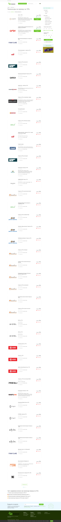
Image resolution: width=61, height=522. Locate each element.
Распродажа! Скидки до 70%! (23, 167)
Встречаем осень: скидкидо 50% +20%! (24, 472)
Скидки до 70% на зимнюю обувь (23, 214)
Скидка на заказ (20, 144)
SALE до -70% (20, 320)
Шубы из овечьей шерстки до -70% (24, 367)
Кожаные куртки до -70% (22, 343)
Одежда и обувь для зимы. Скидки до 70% (25, 226)
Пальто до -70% (20, 355)
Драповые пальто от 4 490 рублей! (24, 449)
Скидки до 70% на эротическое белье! (24, 191)
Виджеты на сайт (32, 514)
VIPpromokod (9, 0)
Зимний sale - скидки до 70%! (23, 85)
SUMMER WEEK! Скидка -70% (23, 179)
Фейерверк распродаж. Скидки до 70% (24, 238)
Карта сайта (17, 519)
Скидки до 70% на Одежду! (22, 249)
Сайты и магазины (25, 514)
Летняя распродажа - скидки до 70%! (24, 50)
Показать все (24, 484)
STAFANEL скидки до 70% (22, 414)
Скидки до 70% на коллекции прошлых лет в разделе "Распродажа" (25, 27)
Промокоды (12, 7)
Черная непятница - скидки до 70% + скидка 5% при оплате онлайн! (25, 133)
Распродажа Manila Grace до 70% (23, 402)
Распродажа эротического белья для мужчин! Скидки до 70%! (24, 274)
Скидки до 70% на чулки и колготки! (24, 308)
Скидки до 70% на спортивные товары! (24, 97)
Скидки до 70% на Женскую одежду (24, 120)
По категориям (25, 515)
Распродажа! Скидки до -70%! (23, 390)
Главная (8, 7)
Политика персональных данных (11, 519)
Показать (47, 39)
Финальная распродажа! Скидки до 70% (25, 73)
